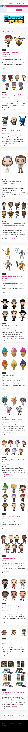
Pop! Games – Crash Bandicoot (12, 641)
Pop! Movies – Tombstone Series (13, 326)
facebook (12, 723)
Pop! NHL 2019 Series (8, 558)
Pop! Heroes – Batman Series (11, 131)
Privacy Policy (24, 729)
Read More (15, 67)
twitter (3, 723)
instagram (20, 723)
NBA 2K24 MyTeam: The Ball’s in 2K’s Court (15, 3)
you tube (3, 725)
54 (19, 715)
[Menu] (2, 1)
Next (23, 715)
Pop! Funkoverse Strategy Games (13, 692)
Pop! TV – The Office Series (11, 516)
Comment (4, 68)
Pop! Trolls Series (8, 375)
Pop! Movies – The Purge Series (12, 420)
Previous (6, 715)
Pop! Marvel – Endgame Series (12, 95)
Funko (4, 50)
